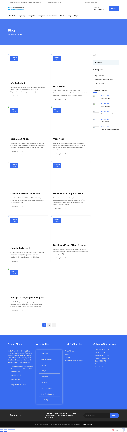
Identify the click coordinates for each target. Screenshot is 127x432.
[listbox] (117, 430)
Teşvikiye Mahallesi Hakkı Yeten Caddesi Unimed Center (25, 2)
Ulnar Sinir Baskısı (46, 388)
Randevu (113, 8)
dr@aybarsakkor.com (91, 2)
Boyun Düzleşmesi (46, 359)
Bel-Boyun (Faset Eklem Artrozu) (69, 245)
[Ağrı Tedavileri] (97, 98)
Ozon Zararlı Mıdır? (19, 139)
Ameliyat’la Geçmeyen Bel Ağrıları (27, 297)
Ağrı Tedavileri (17, 83)
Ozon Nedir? (59, 139)
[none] (117, 430)
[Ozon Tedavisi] (97, 106)
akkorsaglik (15, 96)
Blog (69, 16)
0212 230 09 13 (56, 2)
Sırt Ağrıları (44, 382)
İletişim (76, 16)
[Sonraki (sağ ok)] (5, 431)
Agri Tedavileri (99, 76)
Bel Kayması (44, 377)
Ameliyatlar (31, 16)
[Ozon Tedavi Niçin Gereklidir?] (97, 129)
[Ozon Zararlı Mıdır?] (97, 114)
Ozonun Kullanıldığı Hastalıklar (68, 193)
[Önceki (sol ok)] (1, 431)
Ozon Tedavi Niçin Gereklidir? (25, 193)
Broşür (67, 354)
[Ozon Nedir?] (97, 122)
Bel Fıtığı (43, 365)
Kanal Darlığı (44, 400)
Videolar (62, 16)
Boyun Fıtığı (44, 353)
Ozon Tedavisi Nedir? (20, 248)
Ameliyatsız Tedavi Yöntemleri (47, 16)
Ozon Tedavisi (60, 86)
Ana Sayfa (12, 16)
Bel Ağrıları (44, 371)
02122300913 (13, 380)
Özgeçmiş (21, 16)
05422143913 (13, 375)
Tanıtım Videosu (69, 351)
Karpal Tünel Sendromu (47, 394)
